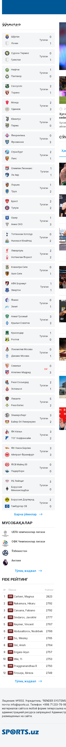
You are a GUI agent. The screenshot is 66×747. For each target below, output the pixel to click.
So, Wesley (18, 638)
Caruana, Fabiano (22, 610)
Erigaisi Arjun (19, 652)
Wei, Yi (15, 659)
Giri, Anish (17, 645)
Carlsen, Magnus (21, 596)
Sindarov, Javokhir (22, 617)
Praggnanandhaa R (23, 665)
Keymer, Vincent (21, 624)
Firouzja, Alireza (21, 672)
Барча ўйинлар (25, 514)
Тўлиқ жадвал (25, 571)
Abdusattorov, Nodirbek (26, 631)
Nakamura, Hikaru (22, 603)
